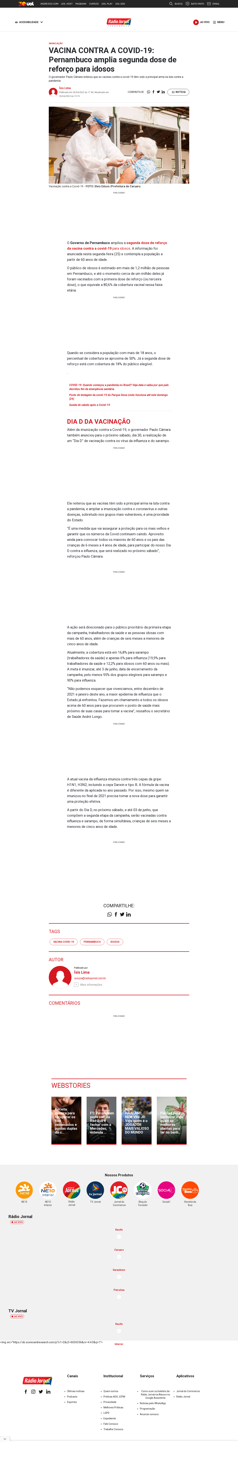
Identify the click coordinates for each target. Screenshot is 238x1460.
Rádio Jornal (183, 1396)
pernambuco (92, 941)
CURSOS (94, 3)
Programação (147, 1408)
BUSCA (179, 3)
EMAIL (216, 3)
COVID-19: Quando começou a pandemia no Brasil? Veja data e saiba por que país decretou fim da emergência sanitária (119, 387)
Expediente (109, 1418)
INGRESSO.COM (49, 3)
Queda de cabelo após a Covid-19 (89, 405)
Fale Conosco (110, 1423)
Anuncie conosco (149, 1414)
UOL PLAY (107, 3)
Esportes (72, 1402)
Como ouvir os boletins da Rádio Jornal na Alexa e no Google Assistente (155, 1394)
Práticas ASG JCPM (114, 1396)
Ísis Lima (65, 88)
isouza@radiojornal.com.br (90, 978)
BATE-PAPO (197, 3)
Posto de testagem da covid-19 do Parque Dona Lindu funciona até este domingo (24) (118, 396)
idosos (115, 941)
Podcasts (72, 1396)
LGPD (106, 1412)
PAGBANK (80, 3)
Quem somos (110, 1391)
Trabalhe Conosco (113, 1429)
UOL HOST (67, 3)
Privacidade (109, 1402)
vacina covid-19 (63, 941)
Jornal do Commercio (188, 1391)
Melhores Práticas (113, 1407)
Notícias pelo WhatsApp (153, 1403)
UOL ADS (120, 3)
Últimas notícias (76, 1391)
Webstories (70, 1085)
